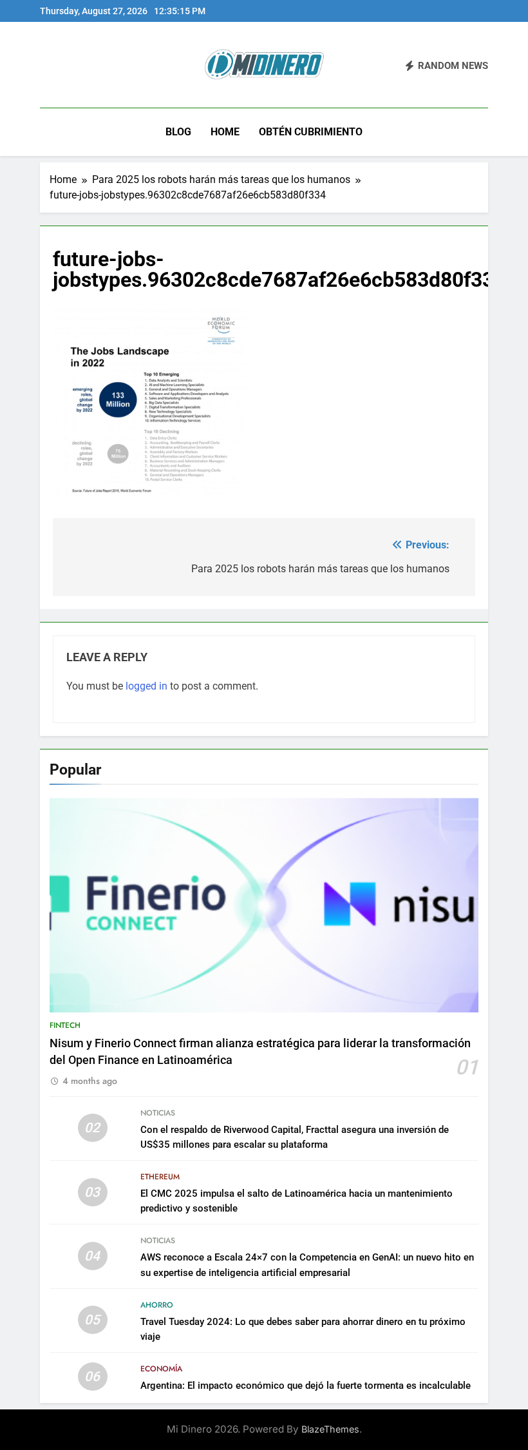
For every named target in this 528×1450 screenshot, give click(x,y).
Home (225, 132)
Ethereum (160, 1177)
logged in (146, 686)
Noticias (157, 1113)
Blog (178, 132)
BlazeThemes (330, 1429)
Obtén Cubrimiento (311, 132)
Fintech (65, 1025)
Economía (161, 1369)
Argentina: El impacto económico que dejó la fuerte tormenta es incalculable (305, 1385)
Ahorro (156, 1305)
